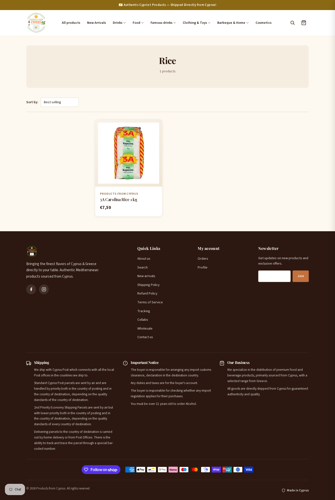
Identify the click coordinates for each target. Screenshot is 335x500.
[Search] (292, 23)
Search (142, 267)
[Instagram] (44, 289)
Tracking (143, 311)
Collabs (142, 319)
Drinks (117, 22)
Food (136, 22)
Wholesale (145, 328)
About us (143, 258)
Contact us (145, 337)
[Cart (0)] (303, 23)
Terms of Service (150, 302)
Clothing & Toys (195, 22)
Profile (202, 267)
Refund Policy (147, 293)
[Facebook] (31, 289)
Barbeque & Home (231, 22)
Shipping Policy (148, 284)
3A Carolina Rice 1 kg (118, 199)
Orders (203, 258)
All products (71, 22)
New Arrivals (96, 22)
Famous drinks (161, 22)
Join (300, 276)
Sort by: (32, 102)
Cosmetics (263, 22)
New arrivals (146, 276)
